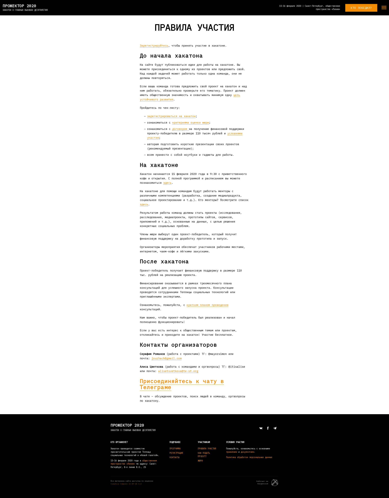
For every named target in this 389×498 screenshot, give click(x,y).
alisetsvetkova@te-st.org (178, 371)
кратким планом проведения (207, 305)
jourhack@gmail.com (166, 358)
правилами (231, 452)
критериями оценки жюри (190, 122)
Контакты (174, 457)
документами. (248, 452)
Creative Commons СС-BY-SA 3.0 (126, 484)
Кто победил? (361, 8)
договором (180, 129)
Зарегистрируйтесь (154, 45)
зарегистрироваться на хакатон (171, 116)
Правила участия (207, 448)
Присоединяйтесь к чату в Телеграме (182, 384)
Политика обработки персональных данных (249, 457)
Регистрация (176, 453)
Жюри (200, 460)
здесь (167, 183)
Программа (175, 448)
